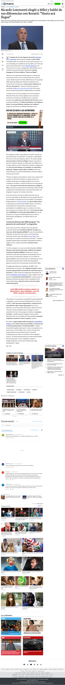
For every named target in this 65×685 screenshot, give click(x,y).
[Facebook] (24, 664)
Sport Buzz (43, 674)
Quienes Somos (21, 676)
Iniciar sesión (34, 421)
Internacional (26, 669)
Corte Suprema (21, 392)
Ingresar (51, 3)
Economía (16, 669)
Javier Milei (32, 236)
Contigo (22, 674)
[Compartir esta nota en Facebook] (2, 54)
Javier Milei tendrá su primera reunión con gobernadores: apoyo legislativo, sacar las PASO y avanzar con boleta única (24, 291)
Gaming (33, 671)
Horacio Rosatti (30, 66)
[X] (27, 664)
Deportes (34, 669)
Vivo (36, 671)
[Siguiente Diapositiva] (42, 407)
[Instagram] (34, 664)
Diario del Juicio (41, 671)
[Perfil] (8, 616)
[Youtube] (31, 664)
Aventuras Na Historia (29, 674)
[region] (22, 462)
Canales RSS (15, 676)
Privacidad (33, 676)
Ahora (3, 669)
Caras (26, 671)
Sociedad (21, 669)
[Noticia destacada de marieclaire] (33, 619)
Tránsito (50, 676)
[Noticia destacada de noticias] (11, 619)
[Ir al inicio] (8, 4)
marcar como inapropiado (40, 438)
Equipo (37, 676)
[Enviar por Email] (2, 65)
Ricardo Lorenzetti (10, 389)
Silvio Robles (22, 201)
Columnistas (50, 269)
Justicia (28, 392)
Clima (31, 669)
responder (7, 437)
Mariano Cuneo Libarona (19, 275)
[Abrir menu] (2, 4)
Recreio (47, 674)
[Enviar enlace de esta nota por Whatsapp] (2, 61)
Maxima (51, 674)
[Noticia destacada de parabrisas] (33, 638)
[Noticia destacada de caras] (11, 638)
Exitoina (29, 671)
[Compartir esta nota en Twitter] (2, 58)
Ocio (38, 669)
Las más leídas (50, 346)
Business (50, 669)
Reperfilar (46, 669)
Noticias (22, 671)
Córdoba (41, 669)
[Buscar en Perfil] (62, 1)
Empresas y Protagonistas (58, 669)
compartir (35, 437)
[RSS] (37, 664)
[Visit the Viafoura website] (40, 503)
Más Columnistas (58, 300)
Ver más (60, 375)
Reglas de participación (43, 676)
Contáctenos (27, 676)
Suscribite (57, 3)
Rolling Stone (37, 674)
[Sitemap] (41, 664)
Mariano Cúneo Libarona (11, 392)
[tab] (7, 430)
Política (12, 669)
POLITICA (3, 6)
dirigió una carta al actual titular (23, 88)
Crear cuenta (39, 421)
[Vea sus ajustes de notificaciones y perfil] (62, 4)
